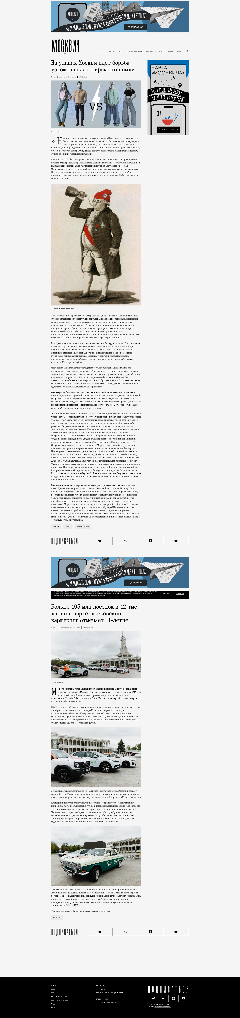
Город (53, 628)
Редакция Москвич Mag (70, 628)
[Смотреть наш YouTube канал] (176, 541)
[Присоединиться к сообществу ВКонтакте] (125, 541)
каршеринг (57, 917)
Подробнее (180, 593)
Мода (53, 77)
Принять (166, 593)
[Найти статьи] (187, 51)
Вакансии (100, 989)
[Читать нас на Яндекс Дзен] (150, 541)
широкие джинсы (83, 526)
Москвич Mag (161, 1004)
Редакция (100, 985)
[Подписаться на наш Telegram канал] (99, 541)
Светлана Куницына (67, 77)
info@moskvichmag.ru (162, 1007)
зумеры (56, 526)
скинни (67, 526)
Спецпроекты (102, 999)
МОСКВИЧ (65, 45)
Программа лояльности (106, 1003)
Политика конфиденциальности (110, 993)
